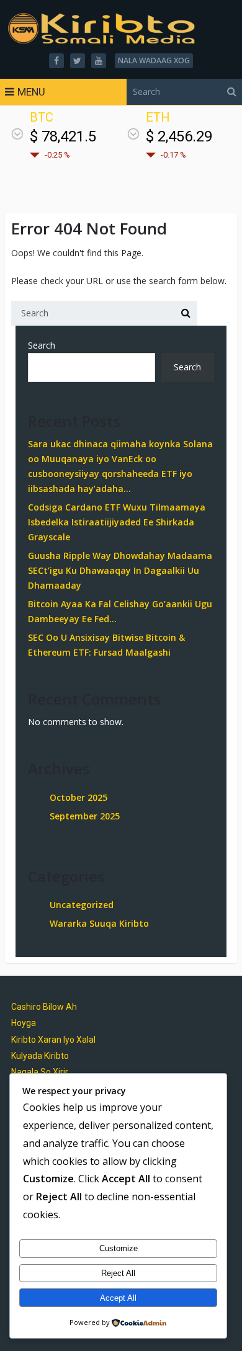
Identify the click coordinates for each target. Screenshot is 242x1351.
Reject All (118, 1273)
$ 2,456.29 (179, 136)
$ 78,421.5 (63, 136)
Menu (31, 92)
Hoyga (23, 1023)
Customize (118, 1248)
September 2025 (85, 816)
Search (41, 345)
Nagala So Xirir (39, 1072)
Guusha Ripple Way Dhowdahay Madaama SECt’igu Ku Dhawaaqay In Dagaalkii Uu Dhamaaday (120, 570)
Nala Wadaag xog (154, 60)
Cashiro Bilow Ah (44, 1007)
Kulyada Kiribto (40, 1056)
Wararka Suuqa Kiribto (99, 923)
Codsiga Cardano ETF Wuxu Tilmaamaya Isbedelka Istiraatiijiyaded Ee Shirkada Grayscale (116, 522)
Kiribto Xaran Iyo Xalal (53, 1040)
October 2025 (78, 797)
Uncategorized (82, 905)
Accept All (118, 1298)
